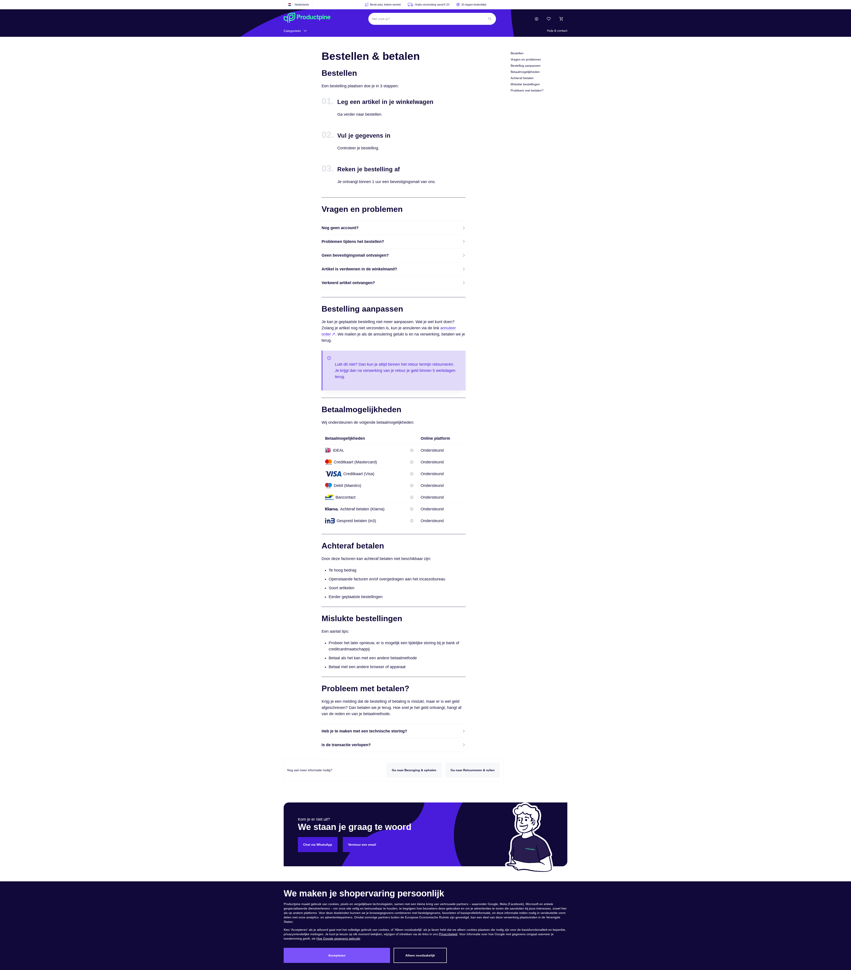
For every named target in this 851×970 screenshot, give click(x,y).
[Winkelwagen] (561, 18)
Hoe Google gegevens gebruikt (338, 938)
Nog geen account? (340, 228)
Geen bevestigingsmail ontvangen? (355, 255)
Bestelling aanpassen (526, 65)
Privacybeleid (448, 934)
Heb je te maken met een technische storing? (364, 731)
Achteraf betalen (522, 78)
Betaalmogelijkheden (525, 72)
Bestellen (517, 53)
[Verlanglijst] (549, 18)
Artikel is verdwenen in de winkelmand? (359, 269)
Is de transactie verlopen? (346, 745)
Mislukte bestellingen (525, 84)
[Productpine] (307, 18)
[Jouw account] (537, 18)
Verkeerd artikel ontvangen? (348, 283)
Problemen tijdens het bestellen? (353, 241)
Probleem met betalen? (527, 90)
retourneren (442, 364)
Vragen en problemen (526, 59)
